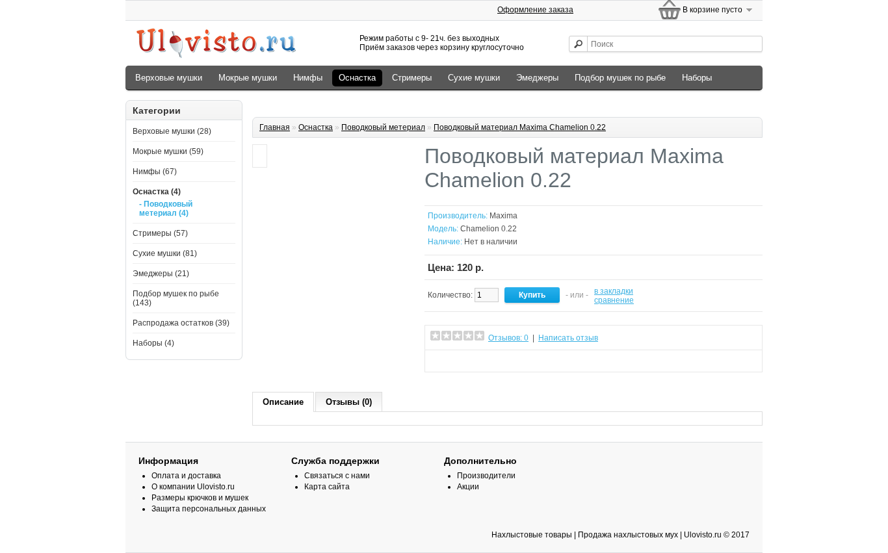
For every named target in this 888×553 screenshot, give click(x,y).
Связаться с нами (337, 475)
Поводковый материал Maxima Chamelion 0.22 (520, 127)
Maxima (503, 215)
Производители (486, 475)
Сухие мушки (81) (165, 253)
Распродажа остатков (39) (181, 323)
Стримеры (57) (160, 233)
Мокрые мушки (247, 78)
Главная (274, 127)
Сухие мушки (474, 78)
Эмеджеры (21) (161, 273)
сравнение (614, 300)
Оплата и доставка (186, 475)
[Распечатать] (550, 360)
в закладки (613, 291)
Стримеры (412, 78)
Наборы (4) (153, 343)
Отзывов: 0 (508, 337)
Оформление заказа (535, 9)
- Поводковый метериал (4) (165, 208)
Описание (283, 402)
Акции (468, 486)
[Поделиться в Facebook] (464, 360)
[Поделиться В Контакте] (435, 360)
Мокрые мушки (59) (168, 151)
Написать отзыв (568, 337)
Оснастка (357, 78)
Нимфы (307, 78)
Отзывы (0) (349, 402)
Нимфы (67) (155, 171)
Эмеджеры (537, 78)
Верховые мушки (168, 78)
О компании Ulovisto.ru (193, 486)
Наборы (697, 78)
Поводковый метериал (383, 127)
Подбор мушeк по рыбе (620, 78)
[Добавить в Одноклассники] (450, 360)
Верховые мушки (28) (172, 131)
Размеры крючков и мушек (199, 497)
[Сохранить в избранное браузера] (521, 360)
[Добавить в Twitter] (478, 360)
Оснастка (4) (157, 191)
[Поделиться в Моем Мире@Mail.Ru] (507, 360)
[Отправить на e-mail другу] (535, 360)
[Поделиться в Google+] (493, 360)
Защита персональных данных (208, 508)
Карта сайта (327, 486)
